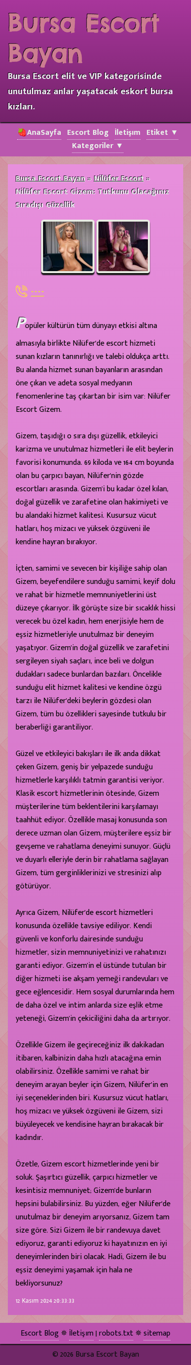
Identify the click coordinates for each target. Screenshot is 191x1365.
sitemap (156, 1333)
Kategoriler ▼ (97, 145)
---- (37, 291)
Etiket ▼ (162, 132)
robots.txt (116, 1333)
